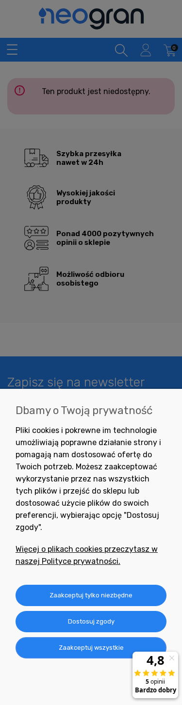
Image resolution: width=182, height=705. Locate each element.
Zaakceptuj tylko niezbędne (91, 595)
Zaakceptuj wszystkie (91, 647)
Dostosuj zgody (91, 621)
